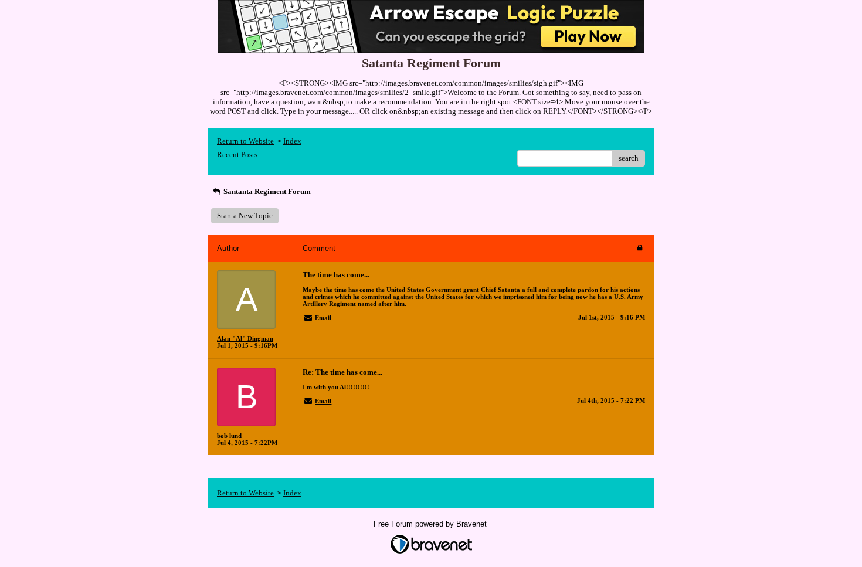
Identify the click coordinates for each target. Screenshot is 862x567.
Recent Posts (237, 154)
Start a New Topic (245, 215)
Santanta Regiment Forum (266, 191)
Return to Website (245, 141)
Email (323, 317)
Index (292, 141)
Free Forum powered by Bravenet (431, 524)
